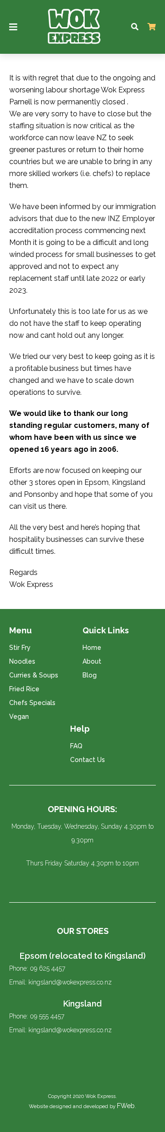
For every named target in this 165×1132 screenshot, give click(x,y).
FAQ (76, 746)
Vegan (19, 716)
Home (91, 647)
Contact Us (87, 759)
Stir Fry (20, 647)
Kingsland (82, 1003)
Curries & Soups (33, 675)
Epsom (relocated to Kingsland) (83, 956)
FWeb (126, 1105)
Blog (89, 675)
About (91, 661)
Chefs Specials (32, 702)
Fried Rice (24, 689)
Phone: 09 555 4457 (36, 1016)
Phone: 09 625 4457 (37, 968)
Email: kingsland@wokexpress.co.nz (60, 982)
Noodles (22, 661)
